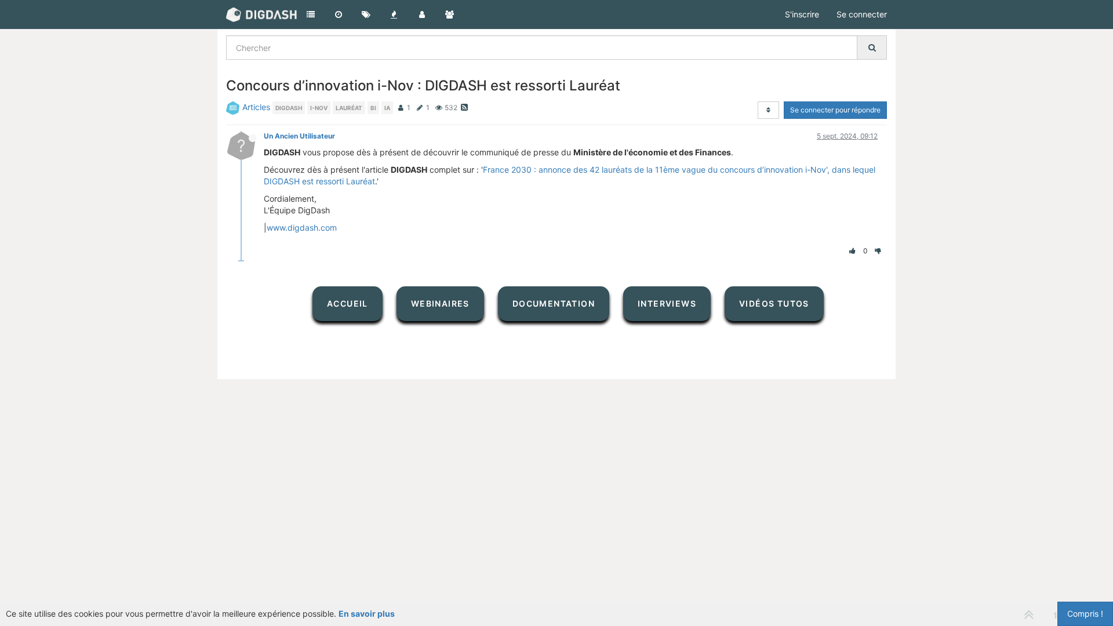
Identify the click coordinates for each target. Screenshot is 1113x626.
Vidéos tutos (774, 303)
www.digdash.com (302, 227)
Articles (256, 107)
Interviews (667, 303)
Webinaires (440, 303)
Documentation (553, 303)
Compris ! (1085, 613)
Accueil (347, 303)
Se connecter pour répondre (835, 109)
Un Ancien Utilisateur (299, 136)
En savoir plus (367, 613)
